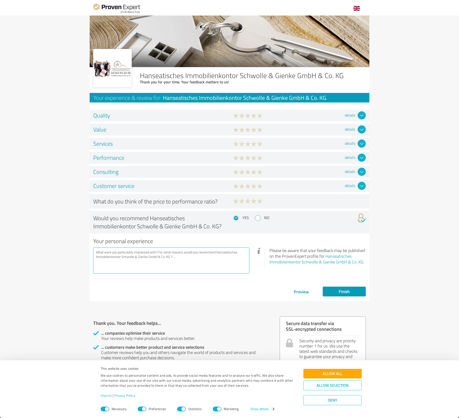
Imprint (106, 395)
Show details (259, 409)
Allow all (332, 373)
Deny (332, 400)
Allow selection (333, 385)
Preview (301, 291)
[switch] (142, 409)
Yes (245, 217)
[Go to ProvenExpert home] (116, 12)
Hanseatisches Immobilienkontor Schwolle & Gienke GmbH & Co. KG (316, 259)
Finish (344, 291)
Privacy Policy (124, 395)
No (266, 217)
